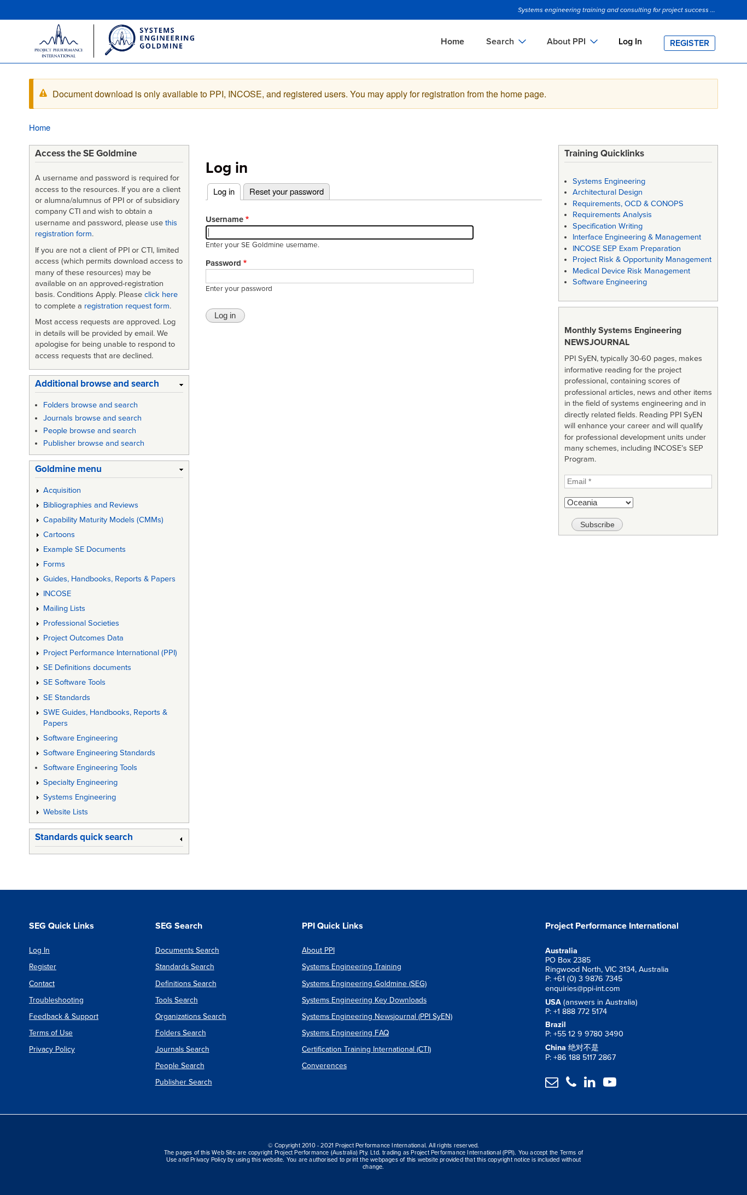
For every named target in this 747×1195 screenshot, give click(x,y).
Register (689, 43)
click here (161, 294)
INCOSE (57, 593)
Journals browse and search (92, 418)
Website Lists (65, 812)
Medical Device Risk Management (631, 271)
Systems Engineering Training (351, 966)
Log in (227, 191)
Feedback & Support (63, 1016)
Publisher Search (183, 1082)
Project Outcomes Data (83, 638)
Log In (630, 41)
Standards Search (184, 966)
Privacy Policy (52, 1049)
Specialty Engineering (80, 782)
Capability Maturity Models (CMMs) (103, 519)
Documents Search (187, 950)
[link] (109, 385)
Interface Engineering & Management (637, 237)
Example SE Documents (84, 549)
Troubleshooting (56, 1000)
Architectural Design (608, 192)
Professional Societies (81, 623)
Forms (54, 564)
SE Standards (66, 697)
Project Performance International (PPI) (110, 652)
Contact (42, 983)
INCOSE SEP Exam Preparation (627, 248)
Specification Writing (608, 226)
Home (452, 41)
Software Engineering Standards (99, 752)
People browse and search (89, 430)
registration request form (127, 306)
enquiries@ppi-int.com (582, 988)
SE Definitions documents (87, 667)
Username (224, 219)
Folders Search (180, 1032)
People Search (180, 1065)
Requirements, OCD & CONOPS (628, 203)
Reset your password (286, 191)
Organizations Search (190, 1016)
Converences (324, 1065)
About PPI (318, 950)
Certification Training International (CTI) (366, 1049)
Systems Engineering (79, 797)
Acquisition (62, 490)
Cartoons (59, 534)
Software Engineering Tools (90, 767)
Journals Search (182, 1049)
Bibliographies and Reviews (90, 505)
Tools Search (176, 1000)
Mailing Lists (64, 608)
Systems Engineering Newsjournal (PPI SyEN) (377, 1016)
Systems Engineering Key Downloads (364, 1000)
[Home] (114, 42)
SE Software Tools (74, 682)
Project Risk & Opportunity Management (642, 259)
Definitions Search (186, 983)
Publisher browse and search (93, 443)
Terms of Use (51, 1032)
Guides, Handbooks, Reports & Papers (109, 579)
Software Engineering (80, 738)
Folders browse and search (90, 405)
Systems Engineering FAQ (345, 1032)
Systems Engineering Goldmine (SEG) (364, 983)
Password (223, 263)
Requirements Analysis (612, 214)
